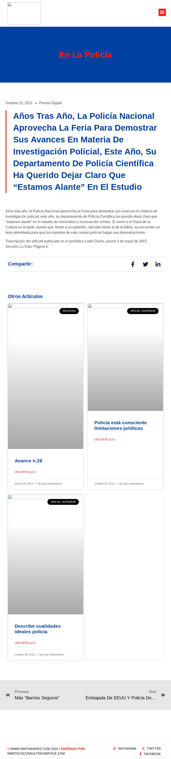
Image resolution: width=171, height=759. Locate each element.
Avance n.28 (28, 460)
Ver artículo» (25, 472)
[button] (162, 12)
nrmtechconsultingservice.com (36, 753)
